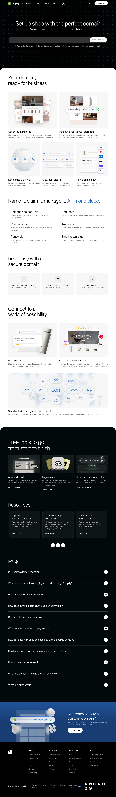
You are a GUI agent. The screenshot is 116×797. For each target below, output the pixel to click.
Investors (32, 765)
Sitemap (62, 785)
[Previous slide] (53, 545)
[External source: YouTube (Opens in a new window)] (94, 784)
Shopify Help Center (96, 755)
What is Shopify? (34, 755)
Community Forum (96, 758)
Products (38, 3)
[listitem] (58, 524)
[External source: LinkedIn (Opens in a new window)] (86, 788)
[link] (98, 39)
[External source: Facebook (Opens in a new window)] (86, 784)
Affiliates (52, 769)
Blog (70, 755)
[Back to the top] (10, 752)
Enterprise (55, 3)
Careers (31, 762)
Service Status (94, 765)
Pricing (47, 3)
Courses (72, 765)
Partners (51, 765)
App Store (52, 762)
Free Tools (72, 769)
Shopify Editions (34, 758)
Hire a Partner (94, 762)
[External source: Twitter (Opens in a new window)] (90, 784)
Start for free (101, 3)
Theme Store (53, 758)
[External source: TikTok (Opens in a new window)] (103, 784)
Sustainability (33, 773)
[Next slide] (63, 545)
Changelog (72, 773)
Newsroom (32, 769)
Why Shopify (26, 3)
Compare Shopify (75, 758)
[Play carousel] (58, 545)
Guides (71, 762)
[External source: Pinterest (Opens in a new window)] (90, 788)
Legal (44, 785)
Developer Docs (54, 755)
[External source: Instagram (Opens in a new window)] (99, 784)
